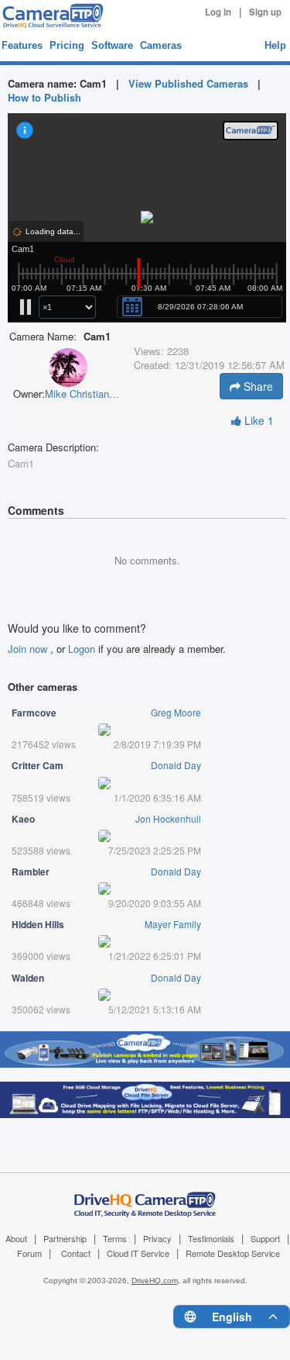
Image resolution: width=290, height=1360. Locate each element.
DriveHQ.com (154, 1280)
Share (257, 386)
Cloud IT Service (138, 1253)
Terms (115, 1238)
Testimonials (211, 1238)
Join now (29, 648)
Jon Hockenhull (168, 818)
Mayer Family (173, 923)
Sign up (265, 12)
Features (22, 45)
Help (275, 45)
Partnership (65, 1238)
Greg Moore (176, 712)
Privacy (157, 1238)
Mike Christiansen (83, 394)
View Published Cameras (188, 83)
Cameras (161, 45)
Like (257, 420)
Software (112, 45)
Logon (81, 648)
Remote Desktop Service (233, 1253)
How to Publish (44, 97)
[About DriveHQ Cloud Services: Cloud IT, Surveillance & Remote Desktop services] (145, 1195)
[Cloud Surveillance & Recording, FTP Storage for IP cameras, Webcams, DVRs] (50, 15)
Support (265, 1238)
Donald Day (176, 764)
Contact (75, 1253)
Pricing (66, 45)
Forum (29, 1253)
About (16, 1238)
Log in (218, 12)
